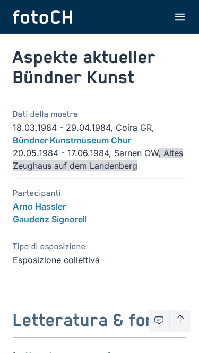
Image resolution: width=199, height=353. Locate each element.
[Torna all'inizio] (180, 321)
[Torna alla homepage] (42, 17)
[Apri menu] (180, 16)
